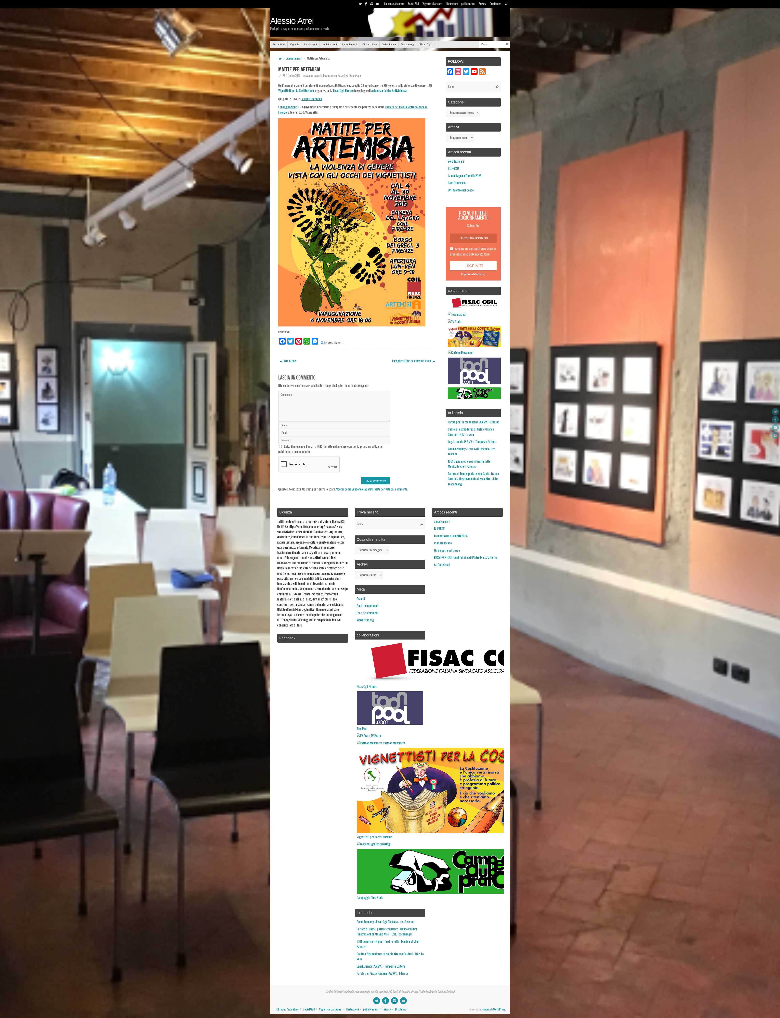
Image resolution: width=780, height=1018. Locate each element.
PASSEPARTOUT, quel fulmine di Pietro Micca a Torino (465, 557)
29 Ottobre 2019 (291, 75)
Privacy (482, 3)
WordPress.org (365, 620)
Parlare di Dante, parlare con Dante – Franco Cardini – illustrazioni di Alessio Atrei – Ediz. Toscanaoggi (473, 479)
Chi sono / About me (394, 3)
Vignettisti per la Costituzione (296, 90)
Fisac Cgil (343, 75)
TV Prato (375, 736)
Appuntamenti (294, 58)
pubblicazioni (468, 3)
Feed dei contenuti (368, 606)
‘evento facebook (311, 99)
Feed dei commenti (368, 613)
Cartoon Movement (393, 743)
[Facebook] (366, 4)
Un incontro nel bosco (461, 190)
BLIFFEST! (453, 168)
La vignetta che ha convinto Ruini (412, 361)
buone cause (330, 75)
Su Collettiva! (442, 565)
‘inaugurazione (288, 107)
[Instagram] (372, 4)
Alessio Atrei (292, 21)
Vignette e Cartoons (432, 3)
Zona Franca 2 (456, 161)
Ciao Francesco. (457, 183)
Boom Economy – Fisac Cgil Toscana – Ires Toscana (385, 922)
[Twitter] (360, 4)
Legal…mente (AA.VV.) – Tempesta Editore (472, 442)
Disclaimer (495, 3)
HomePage (355, 75)
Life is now (289, 361)
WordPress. (499, 1009)
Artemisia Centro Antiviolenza (389, 90)
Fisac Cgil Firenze (343, 90)
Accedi (361, 598)
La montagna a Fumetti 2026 (464, 176)
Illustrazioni (452, 3)
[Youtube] (377, 4)
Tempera (486, 1009)
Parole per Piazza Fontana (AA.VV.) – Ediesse (473, 422)
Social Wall (413, 3)
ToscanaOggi (383, 844)
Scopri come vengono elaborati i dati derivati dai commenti (371, 489)
